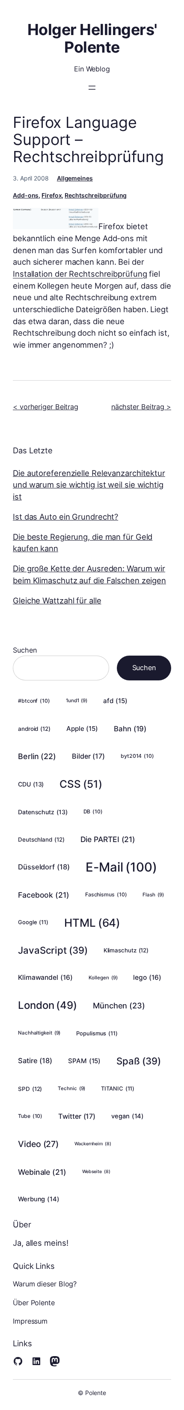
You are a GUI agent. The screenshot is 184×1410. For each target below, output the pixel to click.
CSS (80, 783)
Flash (152, 895)
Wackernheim (92, 1144)
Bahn (130, 728)
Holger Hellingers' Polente (92, 38)
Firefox (52, 195)
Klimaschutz (126, 950)
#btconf (34, 701)
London (47, 1005)
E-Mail (121, 867)
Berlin (37, 756)
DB (93, 811)
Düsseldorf (44, 867)
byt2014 (137, 756)
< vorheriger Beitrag (45, 406)
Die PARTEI (108, 839)
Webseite (96, 1171)
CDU (31, 784)
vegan (127, 1116)
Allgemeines (75, 178)
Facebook (43, 894)
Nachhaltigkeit (39, 1033)
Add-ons (26, 195)
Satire (35, 1060)
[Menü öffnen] (92, 88)
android (34, 728)
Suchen (24, 650)
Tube (30, 1116)
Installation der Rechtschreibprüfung (80, 273)
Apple (82, 728)
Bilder (88, 756)
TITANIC (117, 1088)
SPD (30, 1088)
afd (115, 701)
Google (33, 922)
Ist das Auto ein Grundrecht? (65, 516)
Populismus (97, 1033)
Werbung (38, 1199)
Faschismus (106, 894)
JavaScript (53, 950)
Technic (71, 1088)
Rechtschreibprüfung (96, 195)
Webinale (42, 1172)
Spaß (138, 1061)
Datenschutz (43, 812)
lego (147, 977)
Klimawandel (45, 977)
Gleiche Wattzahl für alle (57, 600)
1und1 (76, 701)
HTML (92, 922)
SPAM (84, 1061)
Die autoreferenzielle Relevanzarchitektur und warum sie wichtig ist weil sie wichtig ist (89, 484)
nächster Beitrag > (141, 406)
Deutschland (41, 839)
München (119, 1005)
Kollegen (103, 978)
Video (38, 1144)
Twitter (76, 1116)
